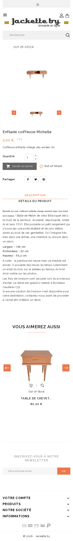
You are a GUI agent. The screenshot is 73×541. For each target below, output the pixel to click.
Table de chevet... (36, 398)
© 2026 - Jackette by (36, 536)
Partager (28, 179)
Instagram (38, 3)
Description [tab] (35, 195)
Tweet (36, 179)
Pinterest (44, 179)
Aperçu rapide (42, 385)
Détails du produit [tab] (35, 201)
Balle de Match (26, 215)
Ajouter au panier (19, 166)
